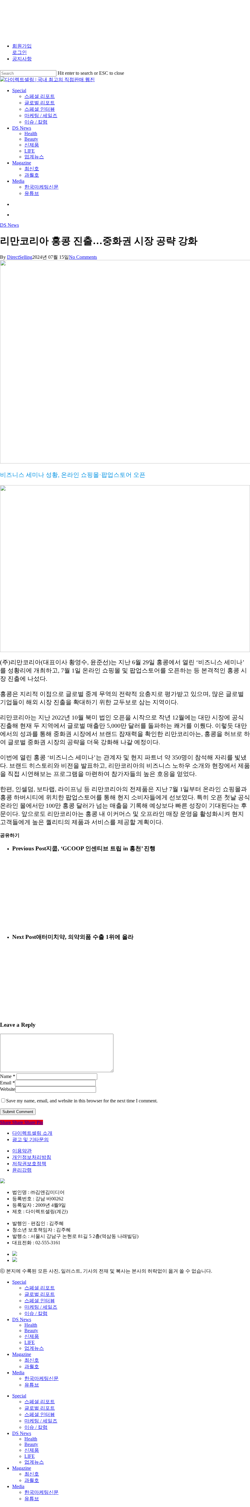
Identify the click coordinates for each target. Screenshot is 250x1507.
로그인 (19, 52)
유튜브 (31, 1384)
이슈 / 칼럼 (36, 1313)
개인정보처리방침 (31, 1157)
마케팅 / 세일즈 (40, 1307)
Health (30, 1325)
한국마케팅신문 (41, 1378)
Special (19, 1282)
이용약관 (22, 1150)
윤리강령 (22, 1170)
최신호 (31, 1360)
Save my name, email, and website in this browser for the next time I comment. (82, 1100)
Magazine (21, 1354)
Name (7, 1076)
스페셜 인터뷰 (39, 1300)
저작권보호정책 (29, 1163)
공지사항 (22, 58)
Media (18, 1372)
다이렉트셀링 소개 (32, 1133)
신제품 (31, 1336)
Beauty (31, 1330)
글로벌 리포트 (39, 1294)
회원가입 (22, 46)
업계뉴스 (34, 1348)
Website (7, 1089)
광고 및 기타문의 (30, 1139)
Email (7, 1082)
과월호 (31, 1366)
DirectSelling (19, 257)
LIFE (29, 1342)
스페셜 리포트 (39, 1287)
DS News (9, 225)
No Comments (83, 257)
